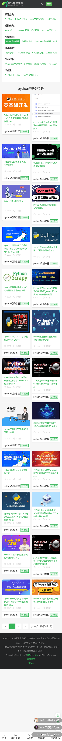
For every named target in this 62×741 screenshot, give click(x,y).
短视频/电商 (27, 41)
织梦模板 (28, 64)
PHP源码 (9, 19)
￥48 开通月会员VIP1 (49, 720)
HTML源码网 (32, 655)
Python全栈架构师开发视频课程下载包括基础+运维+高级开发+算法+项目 (15, 248)
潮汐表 (31, 663)
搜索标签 (31, 659)
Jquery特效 (9, 30)
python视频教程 (12, 41)
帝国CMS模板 (40, 64)
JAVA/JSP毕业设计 (31, 75)
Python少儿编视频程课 (13, 201)
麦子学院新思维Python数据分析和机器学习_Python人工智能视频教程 (16, 380)
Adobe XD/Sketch (54, 53)
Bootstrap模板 (23, 30)
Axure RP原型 (24, 53)
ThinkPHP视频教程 (43, 41)
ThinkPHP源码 (21, 19)
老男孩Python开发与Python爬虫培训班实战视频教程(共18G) (45, 473)
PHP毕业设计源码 (12, 75)
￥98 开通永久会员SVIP (48, 734)
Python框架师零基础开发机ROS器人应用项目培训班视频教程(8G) (16, 118)
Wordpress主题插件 (13, 64)
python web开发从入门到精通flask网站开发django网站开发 (45, 125)
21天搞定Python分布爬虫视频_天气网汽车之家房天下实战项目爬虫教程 (45, 561)
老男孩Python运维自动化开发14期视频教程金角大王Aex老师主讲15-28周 (45, 513)
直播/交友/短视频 (37, 19)
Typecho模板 (54, 64)
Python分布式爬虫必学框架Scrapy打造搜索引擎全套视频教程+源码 (16, 602)
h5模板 (50, 30)
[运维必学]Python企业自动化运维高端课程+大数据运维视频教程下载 (16, 517)
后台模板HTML (37, 30)
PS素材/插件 (10, 53)
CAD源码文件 (38, 53)
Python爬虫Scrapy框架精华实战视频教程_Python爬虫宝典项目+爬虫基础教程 (45, 291)
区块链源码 (51, 19)
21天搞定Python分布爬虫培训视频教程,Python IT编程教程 (45, 384)
